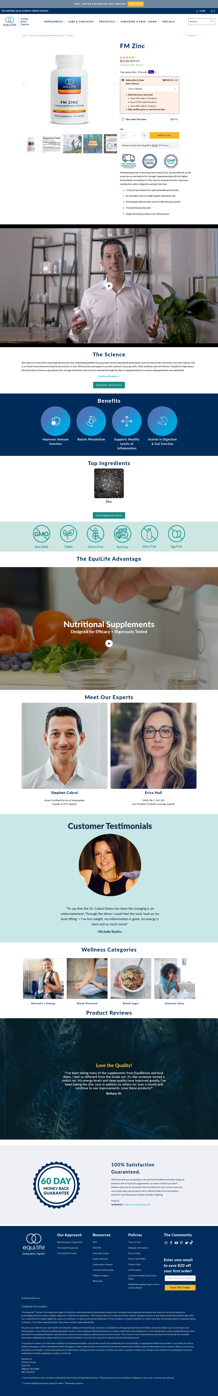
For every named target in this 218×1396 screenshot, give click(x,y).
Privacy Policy (134, 1264)
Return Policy (134, 1253)
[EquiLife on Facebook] (171, 1243)
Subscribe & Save (133, 21)
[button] (127, 57)
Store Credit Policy (137, 1258)
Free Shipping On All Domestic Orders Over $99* (25, 11)
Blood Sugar (130, 981)
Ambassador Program (103, 1264)
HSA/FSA (97, 1247)
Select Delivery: (132, 83)
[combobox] (201, 21)
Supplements (53, 21)
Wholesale (97, 1281)
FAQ (95, 1242)
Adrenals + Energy (43, 981)
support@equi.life (85, 1322)
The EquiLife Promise (67, 1253)
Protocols (107, 21)
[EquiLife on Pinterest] (181, 1243)
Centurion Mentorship (103, 1270)
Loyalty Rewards (100, 1258)
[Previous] (24, 85)
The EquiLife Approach (67, 1247)
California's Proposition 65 (136, 1204)
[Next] (114, 85)
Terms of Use (134, 1242)
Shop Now (135, 4)
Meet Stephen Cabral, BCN (69, 1242)
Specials (168, 21)
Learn (152, 21)
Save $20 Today (180, 1287)
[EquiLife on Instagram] (166, 1243)
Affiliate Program (100, 1275)
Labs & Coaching (81, 21)
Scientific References (109, 385)
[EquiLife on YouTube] (176, 1243)
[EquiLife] (16, 21)
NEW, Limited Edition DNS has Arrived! (100, 4)
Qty (121, 129)
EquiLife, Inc (34, 1298)
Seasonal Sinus (174, 981)
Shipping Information (138, 1247)
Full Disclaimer (134, 1270)
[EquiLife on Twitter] (186, 1243)
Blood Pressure (87, 981)
